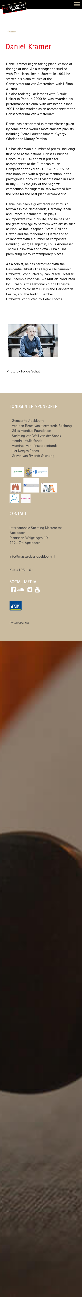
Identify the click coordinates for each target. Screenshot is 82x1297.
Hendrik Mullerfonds (27, 440)
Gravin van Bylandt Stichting (33, 455)
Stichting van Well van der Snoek (36, 436)
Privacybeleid (19, 623)
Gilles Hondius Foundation (31, 430)
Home (11, 31)
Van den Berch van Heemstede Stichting (42, 425)
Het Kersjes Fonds (25, 451)
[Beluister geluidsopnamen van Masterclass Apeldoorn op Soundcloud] (21, 589)
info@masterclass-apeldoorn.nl (32, 556)
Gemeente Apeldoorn (28, 420)
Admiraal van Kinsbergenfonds (34, 445)
